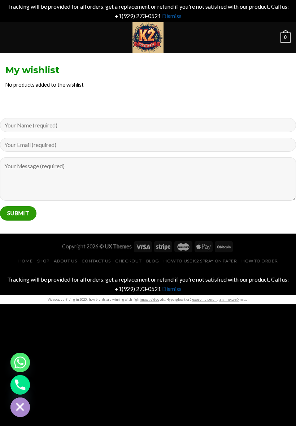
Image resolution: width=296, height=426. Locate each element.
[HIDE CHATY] (20, 407)
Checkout (128, 261)
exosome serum (204, 299)
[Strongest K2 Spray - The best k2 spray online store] (148, 37)
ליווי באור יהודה (229, 299)
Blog (152, 261)
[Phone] (20, 385)
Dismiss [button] (172, 15)
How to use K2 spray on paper (200, 261)
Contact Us (96, 261)
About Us (65, 261)
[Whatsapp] (20, 362)
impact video (149, 299)
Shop (43, 261)
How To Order (259, 261)
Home (25, 261)
